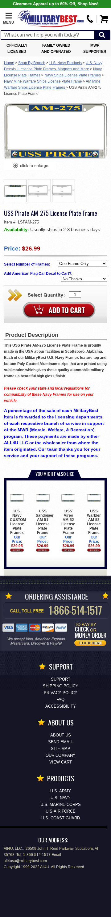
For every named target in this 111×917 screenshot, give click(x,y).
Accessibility (60, 706)
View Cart (60, 762)
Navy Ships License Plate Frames (72, 75)
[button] (8, 18)
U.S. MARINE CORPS (60, 804)
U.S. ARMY (60, 791)
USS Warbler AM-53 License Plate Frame (94, 522)
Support (60, 679)
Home (9, 63)
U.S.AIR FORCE (61, 811)
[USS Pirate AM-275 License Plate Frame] (30, 166)
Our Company (61, 755)
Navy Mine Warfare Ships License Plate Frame (43, 81)
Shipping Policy (60, 686)
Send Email (60, 742)
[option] (15, 191)
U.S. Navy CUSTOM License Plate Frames (18, 522)
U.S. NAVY (61, 797)
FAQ (60, 699)
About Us (60, 735)
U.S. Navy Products (65, 63)
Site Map (60, 748)
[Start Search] (102, 35)
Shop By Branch (31, 63)
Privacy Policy (60, 692)
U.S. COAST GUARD (60, 818)
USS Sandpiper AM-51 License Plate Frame (45, 522)
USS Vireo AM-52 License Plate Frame (68, 522)
